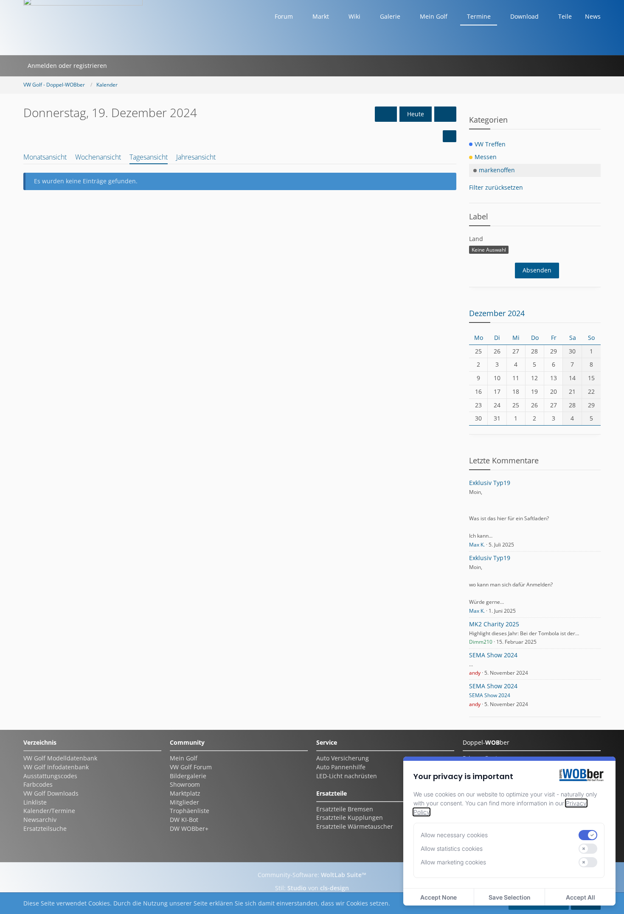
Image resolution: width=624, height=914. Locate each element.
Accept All (580, 897)
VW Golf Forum (191, 767)
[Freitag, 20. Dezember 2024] (445, 114)
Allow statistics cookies (452, 848)
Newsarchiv (39, 820)
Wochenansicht (98, 157)
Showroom (185, 784)
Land (476, 239)
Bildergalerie (188, 776)
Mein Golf (183, 758)
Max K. (477, 544)
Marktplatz (185, 793)
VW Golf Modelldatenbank (60, 758)
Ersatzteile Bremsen (344, 809)
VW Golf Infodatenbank (56, 767)
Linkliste (35, 802)
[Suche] (122, 65)
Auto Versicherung (342, 758)
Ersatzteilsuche (45, 828)
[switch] (588, 835)
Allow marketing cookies (453, 862)
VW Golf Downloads (51, 793)
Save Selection (509, 897)
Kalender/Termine (49, 811)
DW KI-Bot (184, 820)
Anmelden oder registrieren (67, 66)
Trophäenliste (189, 811)
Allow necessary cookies (454, 834)
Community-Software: (312, 875)
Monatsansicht (45, 157)
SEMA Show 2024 (493, 655)
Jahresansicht (196, 157)
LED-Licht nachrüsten (346, 776)
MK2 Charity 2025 (494, 624)
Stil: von (312, 888)
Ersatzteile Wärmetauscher (354, 826)
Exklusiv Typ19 (489, 483)
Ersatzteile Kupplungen (349, 817)
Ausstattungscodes (50, 776)
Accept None (438, 897)
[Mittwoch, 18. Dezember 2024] (386, 114)
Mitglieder (184, 802)
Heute (415, 114)
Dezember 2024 (497, 313)
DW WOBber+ (189, 828)
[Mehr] (449, 136)
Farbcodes (38, 784)
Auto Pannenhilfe (340, 767)
